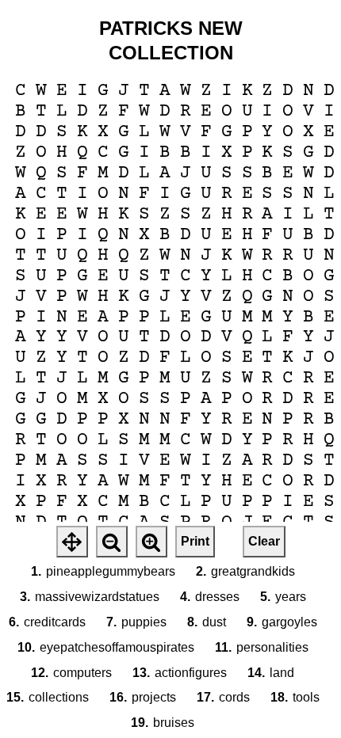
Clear (264, 541)
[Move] (72, 541)
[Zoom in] (151, 541)
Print (195, 541)
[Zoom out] (112, 541)
